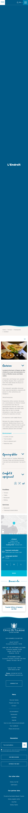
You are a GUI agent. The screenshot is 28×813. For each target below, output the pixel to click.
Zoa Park (14, 802)
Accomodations (14, 711)
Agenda (14, 720)
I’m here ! (14, 705)
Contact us (14, 683)
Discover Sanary (14, 700)
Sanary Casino (14, 804)
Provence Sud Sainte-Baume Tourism (14, 796)
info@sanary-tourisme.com (15, 675)
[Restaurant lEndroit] (14, 359)
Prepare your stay (14, 703)
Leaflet (11, 533)
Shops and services (14, 728)
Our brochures (14, 757)
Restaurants (14, 714)
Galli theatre (14, 784)
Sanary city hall (14, 782)
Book (14, 573)
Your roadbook (14, 726)
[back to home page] (2, 2)
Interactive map (14, 763)
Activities (14, 717)
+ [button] (3, 530)
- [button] (3, 532)
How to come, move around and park (14, 723)
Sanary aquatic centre (14, 799)
